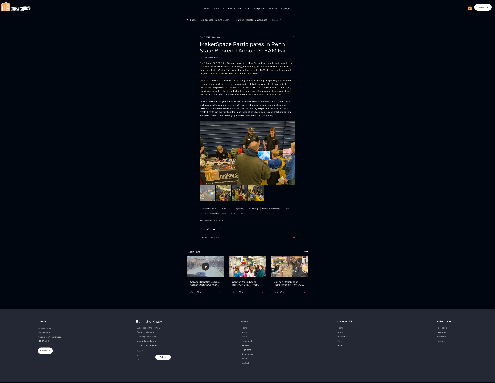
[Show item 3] (240, 193)
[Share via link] (220, 229)
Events (244, 358)
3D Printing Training (218, 214)
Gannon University (208, 209)
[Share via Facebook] (201, 229)
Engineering (239, 209)
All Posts (191, 20)
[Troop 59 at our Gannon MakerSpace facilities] (289, 266)
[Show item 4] (256, 193)
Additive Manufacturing (271, 209)
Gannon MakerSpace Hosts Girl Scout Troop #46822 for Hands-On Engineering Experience (246, 283)
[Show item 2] (223, 193)
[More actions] (293, 37)
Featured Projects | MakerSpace (251, 20)
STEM (203, 214)
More (275, 20)
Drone (243, 214)
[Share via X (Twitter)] (207, 229)
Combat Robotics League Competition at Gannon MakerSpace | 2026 (205, 283)
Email (139, 351)
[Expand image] (247, 153)
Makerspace (225, 209)
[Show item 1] (207, 193)
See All (305, 251)
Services (245, 345)
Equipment (246, 341)
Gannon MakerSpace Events (211, 220)
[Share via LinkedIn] (213, 229)
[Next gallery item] (292, 153)
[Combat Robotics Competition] (205, 266)
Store (244, 336)
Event (287, 209)
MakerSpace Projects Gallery (215, 20)
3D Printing (253, 209)
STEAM (233, 214)
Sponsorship (247, 354)
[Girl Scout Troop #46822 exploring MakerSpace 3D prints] (247, 266)
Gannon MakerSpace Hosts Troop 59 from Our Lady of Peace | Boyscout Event (288, 283)
